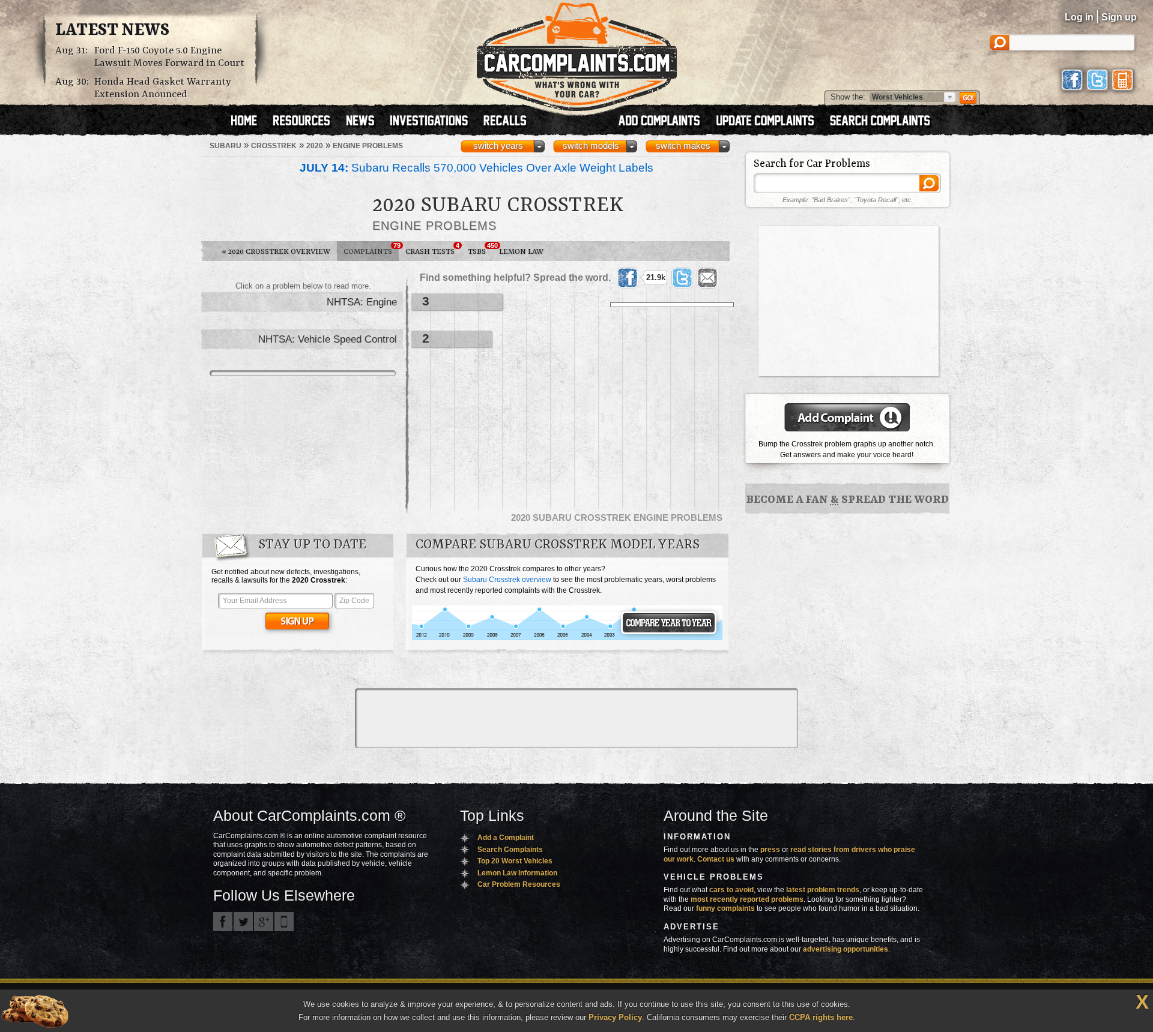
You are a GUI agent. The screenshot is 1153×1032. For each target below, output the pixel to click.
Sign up (1119, 17)
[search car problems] (885, 121)
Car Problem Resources (518, 884)
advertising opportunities (845, 949)
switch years (498, 146)
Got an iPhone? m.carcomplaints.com (284, 921)
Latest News (112, 30)
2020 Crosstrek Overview (276, 251)
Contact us (715, 859)
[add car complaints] (664, 121)
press (770, 849)
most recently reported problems (747, 899)
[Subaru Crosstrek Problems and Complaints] (567, 638)
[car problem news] (365, 121)
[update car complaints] (770, 121)
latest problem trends (822, 890)
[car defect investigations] (434, 121)
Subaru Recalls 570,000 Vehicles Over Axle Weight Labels (476, 167)
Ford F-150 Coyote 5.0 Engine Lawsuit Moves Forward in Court (169, 57)
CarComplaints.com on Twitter (243, 921)
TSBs (480, 249)
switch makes (683, 146)
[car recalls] (505, 121)
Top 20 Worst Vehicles (514, 861)
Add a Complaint (505, 837)
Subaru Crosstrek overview (507, 579)
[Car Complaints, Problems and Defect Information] (577, 53)
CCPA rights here (821, 1017)
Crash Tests (432, 249)
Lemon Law (521, 251)
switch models (591, 146)
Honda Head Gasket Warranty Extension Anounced (162, 88)
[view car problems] (249, 121)
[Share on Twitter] (682, 278)
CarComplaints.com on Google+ (263, 921)
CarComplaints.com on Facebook (222, 921)
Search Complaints (510, 849)
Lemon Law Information (517, 873)
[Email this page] (707, 278)
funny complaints (725, 908)
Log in (1079, 17)
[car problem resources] (307, 121)
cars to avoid (731, 890)
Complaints (371, 249)
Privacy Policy (615, 1017)
